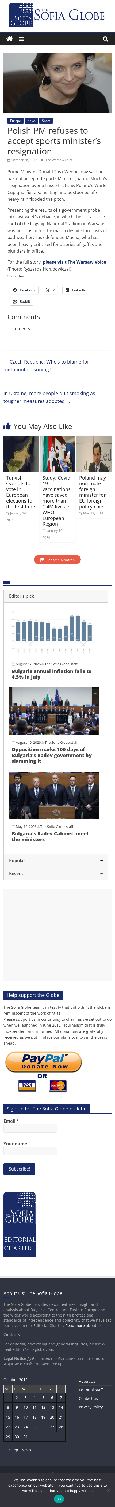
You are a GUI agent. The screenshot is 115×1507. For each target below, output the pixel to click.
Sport (46, 120)
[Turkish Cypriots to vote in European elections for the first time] (21, 439)
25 (34, 1426)
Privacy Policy (91, 1406)
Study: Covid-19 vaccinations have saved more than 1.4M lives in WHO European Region (57, 500)
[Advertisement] (57, 935)
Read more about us (83, 1325)
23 (17, 1426)
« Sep (13, 1449)
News (31, 120)
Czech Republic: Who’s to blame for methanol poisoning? (46, 365)
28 (61, 1426)
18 (34, 1417)
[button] (55, 596)
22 (8, 1426)
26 (43, 1426)
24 (26, 1426)
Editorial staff (91, 1389)
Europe (15, 120)
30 (17, 1436)
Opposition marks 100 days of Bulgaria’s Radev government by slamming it (52, 755)
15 (8, 1417)
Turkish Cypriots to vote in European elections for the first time (20, 492)
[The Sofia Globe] (9, 39)
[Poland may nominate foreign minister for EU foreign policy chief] (94, 439)
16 (17, 1417)
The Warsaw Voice (59, 160)
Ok (58, 1499)
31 (26, 1436)
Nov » (26, 1449)
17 (26, 1417)
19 (43, 1417)
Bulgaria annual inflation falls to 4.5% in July (51, 674)
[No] (108, 1490)
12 (43, 1407)
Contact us (88, 1398)
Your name (15, 1144)
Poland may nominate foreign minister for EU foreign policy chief (92, 492)
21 (61, 1417)
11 (34, 1407)
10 (26, 1407)
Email (11, 1121)
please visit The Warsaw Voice (74, 262)
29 (8, 1436)
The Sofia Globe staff (61, 663)
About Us (87, 1381)
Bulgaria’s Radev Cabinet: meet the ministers (50, 836)
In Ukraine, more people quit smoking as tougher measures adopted (49, 397)
